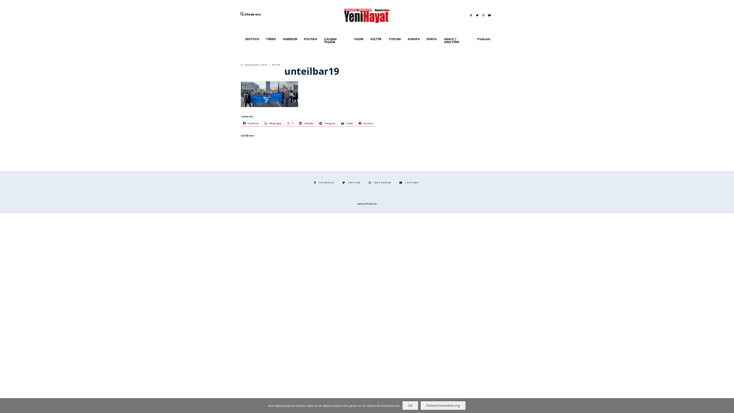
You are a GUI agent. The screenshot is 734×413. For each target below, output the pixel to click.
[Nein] (729, 405)
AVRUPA (414, 39)
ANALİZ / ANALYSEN (451, 40)
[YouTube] (489, 15)
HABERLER (290, 39)
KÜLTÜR (376, 39)
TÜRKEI (271, 39)
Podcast (483, 39)
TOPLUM (395, 39)
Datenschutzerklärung (443, 405)
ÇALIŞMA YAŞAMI (330, 40)
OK (410, 405)
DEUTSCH (252, 39)
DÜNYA (432, 39)
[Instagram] (483, 15)
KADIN (358, 39)
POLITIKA (310, 39)
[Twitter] (477, 15)
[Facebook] (471, 15)
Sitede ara (252, 14)
